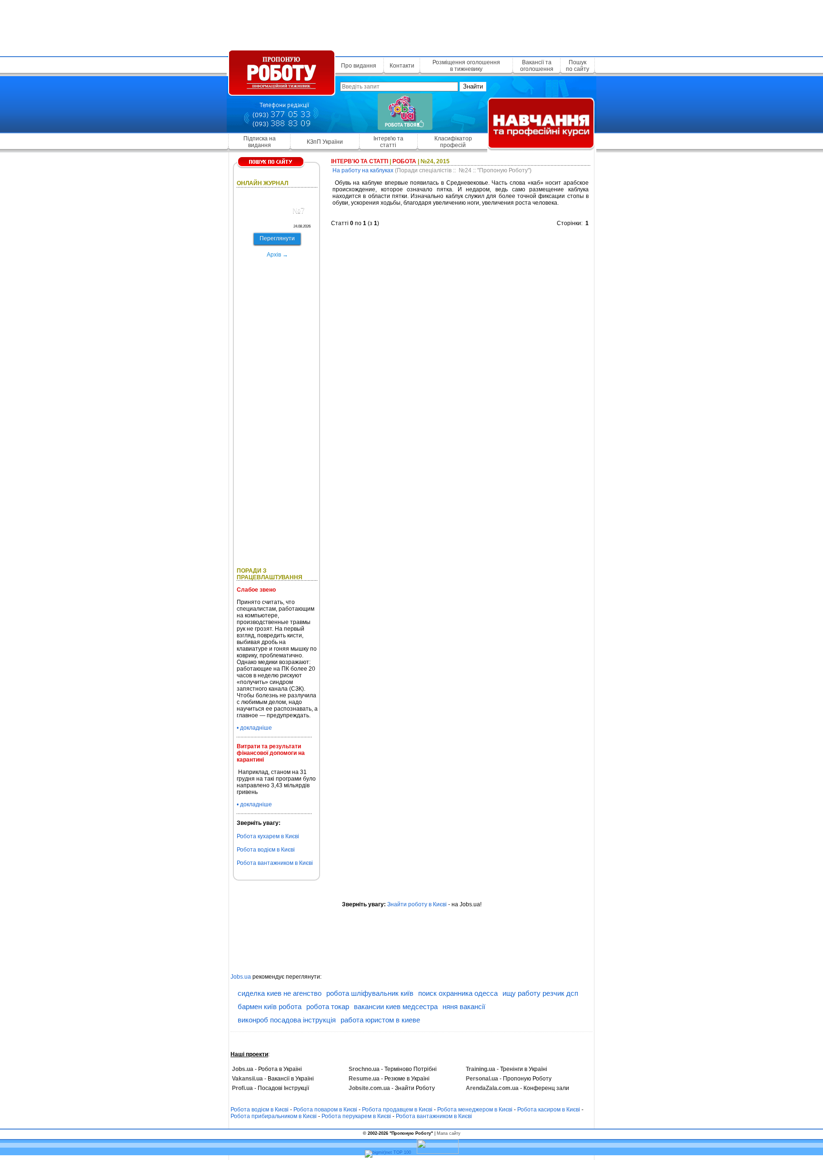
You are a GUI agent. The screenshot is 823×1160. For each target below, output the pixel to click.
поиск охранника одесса (458, 993)
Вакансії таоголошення (536, 65)
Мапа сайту (449, 1133)
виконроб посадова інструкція (287, 1020)
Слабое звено (256, 589)
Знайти (473, 86)
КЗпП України (325, 142)
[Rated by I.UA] (438, 1152)
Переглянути (277, 238)
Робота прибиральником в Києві (274, 1116)
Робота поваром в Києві (325, 1109)
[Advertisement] (411, 26)
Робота (404, 161)
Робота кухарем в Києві (268, 836)
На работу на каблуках (362, 170)
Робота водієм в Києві (266, 849)
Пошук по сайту (577, 65)
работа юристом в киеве (380, 1020)
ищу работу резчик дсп (540, 993)
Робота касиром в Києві (548, 1109)
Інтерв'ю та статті (388, 142)
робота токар (327, 1006)
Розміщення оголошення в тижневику (466, 65)
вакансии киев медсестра (396, 1006)
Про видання (358, 65)
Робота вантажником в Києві (275, 863)
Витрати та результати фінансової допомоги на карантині (271, 753)
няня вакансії (463, 1006)
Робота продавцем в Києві (397, 1109)
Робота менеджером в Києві (474, 1109)
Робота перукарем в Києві (356, 1116)
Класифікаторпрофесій (453, 142)
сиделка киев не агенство (279, 993)
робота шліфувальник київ (369, 993)
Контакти (402, 65)
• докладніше (254, 727)
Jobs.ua (241, 976)
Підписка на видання (259, 142)
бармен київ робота (269, 1006)
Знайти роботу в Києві (417, 904)
